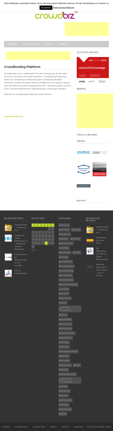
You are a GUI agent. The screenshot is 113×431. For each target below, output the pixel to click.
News (78, 365)
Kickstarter (65, 361)
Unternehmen (66, 400)
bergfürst (64, 239)
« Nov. (33, 250)
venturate (64, 405)
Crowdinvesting (67, 271)
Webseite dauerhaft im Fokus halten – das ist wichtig (101, 270)
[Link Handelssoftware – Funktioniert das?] (8, 227)
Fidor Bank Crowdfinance (66, 308)
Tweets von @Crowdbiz (87, 135)
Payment (64, 370)
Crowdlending (66, 275)
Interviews (65, 347)
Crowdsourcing (67, 280)
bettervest (76, 239)
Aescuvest (65, 225)
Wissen (62, 44)
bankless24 (65, 234)
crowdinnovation (67, 266)
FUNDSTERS (66, 329)
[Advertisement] (87, 29)
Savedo (64, 386)
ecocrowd (64, 289)
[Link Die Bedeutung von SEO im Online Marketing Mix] (90, 251)
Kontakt (65, 427)
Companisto (65, 252)
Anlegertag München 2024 (101, 240)
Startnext (64, 396)
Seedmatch (65, 391)
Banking (77, 230)
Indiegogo (65, 342)
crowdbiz (12, 44)
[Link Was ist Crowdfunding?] (8, 273)
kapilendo (65, 356)
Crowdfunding (30, 44)
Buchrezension (66, 243)
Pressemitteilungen (68, 374)
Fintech (49, 44)
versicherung (66, 409)
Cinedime (64, 248)
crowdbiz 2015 (38, 427)
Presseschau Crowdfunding (66, 380)
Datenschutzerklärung (63, 7)
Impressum (79, 427)
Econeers (64, 294)
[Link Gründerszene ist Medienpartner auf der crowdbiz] (8, 257)
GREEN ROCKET (67, 333)
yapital (63, 414)
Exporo (64, 303)
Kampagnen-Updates (69, 351)
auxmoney (65, 230)
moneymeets (66, 365)
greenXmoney (66, 338)
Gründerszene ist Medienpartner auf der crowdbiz (20, 259)
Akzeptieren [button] (46, 8)
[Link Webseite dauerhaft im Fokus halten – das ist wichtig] (90, 267)
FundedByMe (66, 319)
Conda (77, 252)
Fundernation (66, 324)
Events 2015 (66, 298)
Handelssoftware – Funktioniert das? (21, 227)
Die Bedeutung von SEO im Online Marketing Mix (102, 253)
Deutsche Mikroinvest (69, 284)
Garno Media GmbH (102, 427)
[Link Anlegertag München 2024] (90, 240)
